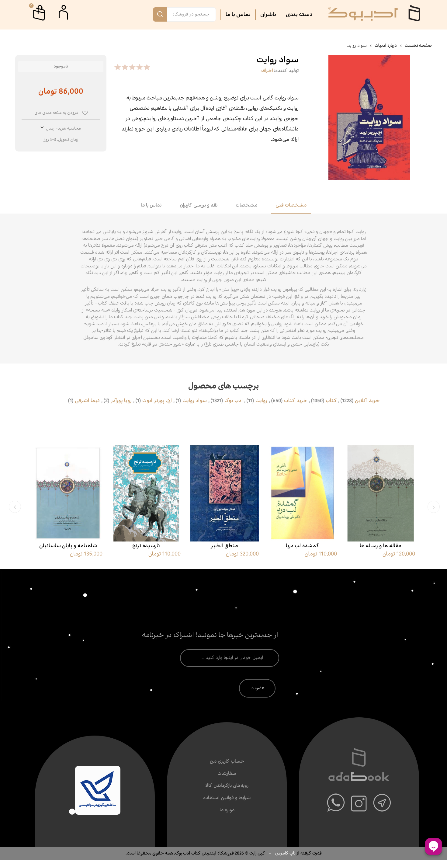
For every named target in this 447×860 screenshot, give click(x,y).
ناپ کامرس (285, 853)
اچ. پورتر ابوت (157, 401)
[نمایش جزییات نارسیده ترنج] (146, 493)
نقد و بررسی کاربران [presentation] (198, 205)
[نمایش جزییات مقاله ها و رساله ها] (380, 493)
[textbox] (191, 14)
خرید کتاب (295, 401)
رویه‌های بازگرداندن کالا (226, 786)
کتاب (331, 401)
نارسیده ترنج (146, 546)
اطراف (267, 71)
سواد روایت (194, 401)
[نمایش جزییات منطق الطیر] (224, 493)
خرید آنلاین (367, 401)
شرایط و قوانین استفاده (227, 798)
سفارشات (226, 773)
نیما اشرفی (87, 401)
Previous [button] (434, 507)
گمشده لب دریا (302, 546)
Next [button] (15, 507)
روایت (261, 401)
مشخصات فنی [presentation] (291, 205)
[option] (380, 506)
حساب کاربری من (227, 761)
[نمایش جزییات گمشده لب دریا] (302, 493)
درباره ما (227, 810)
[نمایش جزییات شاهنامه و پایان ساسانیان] (67, 493)
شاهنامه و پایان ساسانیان (68, 546)
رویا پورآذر (121, 401)
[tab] (291, 206)
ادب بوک (233, 401)
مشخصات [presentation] (246, 205)
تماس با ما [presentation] (151, 205)
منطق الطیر (224, 546)
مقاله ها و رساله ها (380, 546)
